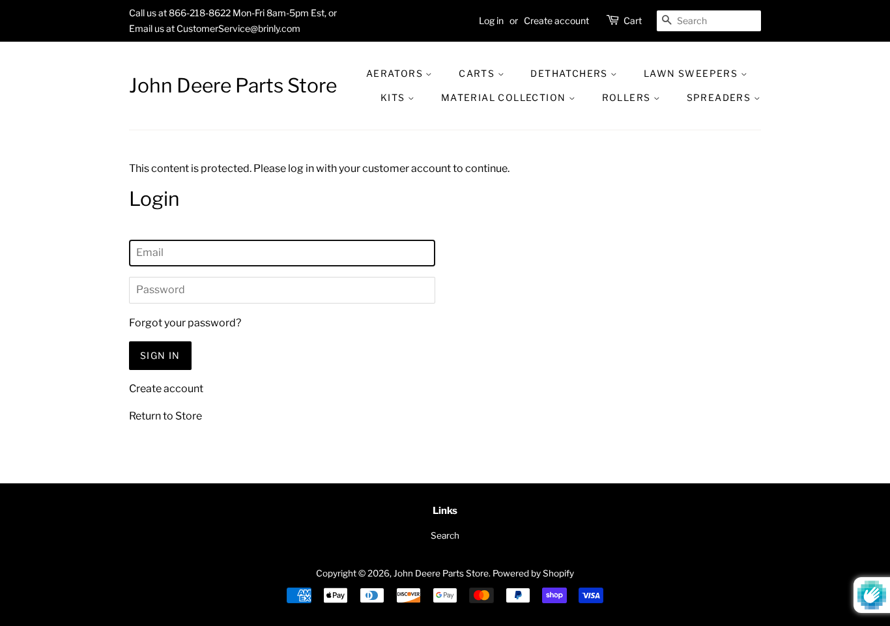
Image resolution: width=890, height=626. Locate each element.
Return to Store (165, 416)
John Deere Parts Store (233, 85)
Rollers (627, 97)
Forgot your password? (185, 323)
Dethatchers (570, 73)
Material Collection (505, 97)
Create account (556, 20)
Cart (633, 20)
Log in (491, 20)
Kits (394, 97)
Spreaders (720, 97)
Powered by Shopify (533, 573)
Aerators (396, 73)
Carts (478, 73)
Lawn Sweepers (692, 73)
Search (445, 535)
